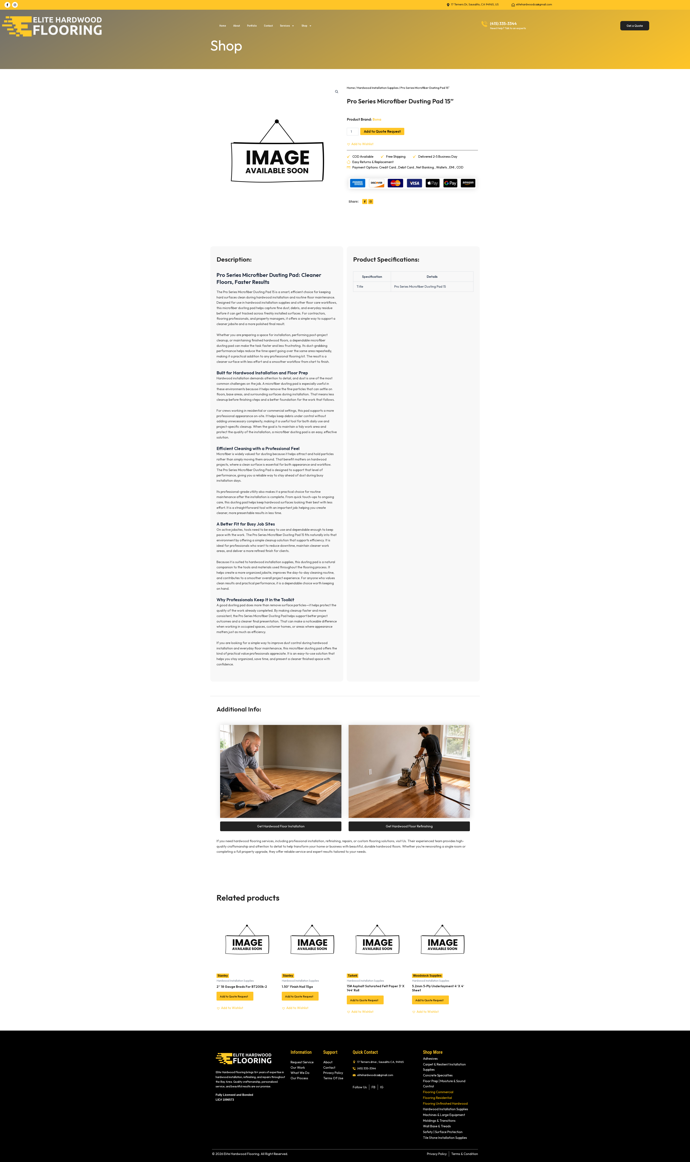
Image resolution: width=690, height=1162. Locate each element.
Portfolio (252, 25)
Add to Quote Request (382, 131)
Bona (376, 119)
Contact (268, 25)
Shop (304, 25)
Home (222, 25)
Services (285, 25)
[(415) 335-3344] (484, 24)
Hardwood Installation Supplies (377, 88)
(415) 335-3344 (503, 23)
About (236, 25)
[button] (337, 91)
